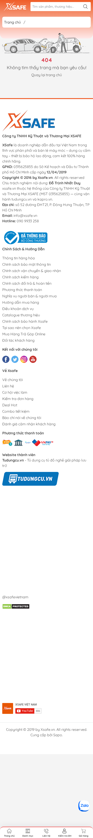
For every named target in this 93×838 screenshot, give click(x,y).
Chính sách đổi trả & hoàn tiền (26, 283)
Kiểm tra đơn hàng (17, 398)
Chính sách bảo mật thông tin (26, 264)
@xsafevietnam (15, 597)
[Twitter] (15, 359)
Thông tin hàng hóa (18, 258)
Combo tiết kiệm (16, 411)
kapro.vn (44, 199)
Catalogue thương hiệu (21, 315)
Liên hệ (8, 386)
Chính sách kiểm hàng (20, 277)
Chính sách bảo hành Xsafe (25, 321)
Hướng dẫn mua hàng (20, 302)
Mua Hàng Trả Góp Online (23, 334)
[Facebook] (5, 359)
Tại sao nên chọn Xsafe (21, 327)
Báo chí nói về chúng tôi (21, 417)
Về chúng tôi (12, 379)
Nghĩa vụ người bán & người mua (29, 296)
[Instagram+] (24, 359)
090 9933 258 (28, 221)
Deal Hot (9, 405)
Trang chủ (12, 22)
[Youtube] (33, 359)
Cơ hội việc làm (14, 392)
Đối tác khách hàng (18, 340)
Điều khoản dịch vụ (18, 308)
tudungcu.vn (22, 199)
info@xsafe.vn (25, 215)
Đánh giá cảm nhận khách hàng (29, 424)
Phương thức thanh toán (22, 289)
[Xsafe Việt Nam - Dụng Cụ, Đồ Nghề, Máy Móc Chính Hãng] (15, 7)
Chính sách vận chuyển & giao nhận (31, 270)
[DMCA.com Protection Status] (16, 606)
